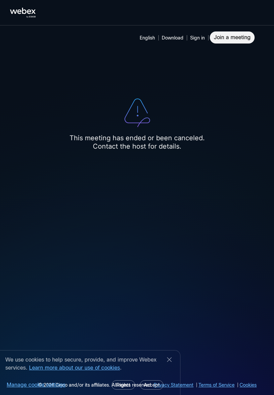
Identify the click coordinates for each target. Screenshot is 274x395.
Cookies (248, 385)
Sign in (197, 38)
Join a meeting (232, 37)
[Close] (169, 360)
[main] (137, 210)
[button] (198, 38)
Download (172, 38)
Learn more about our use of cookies (74, 368)
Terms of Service (216, 385)
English (147, 38)
